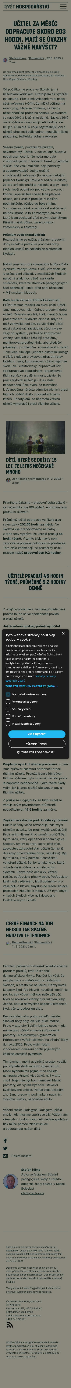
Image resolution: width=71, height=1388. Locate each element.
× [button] (63, 633)
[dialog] (35, 694)
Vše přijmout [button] (37, 734)
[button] (35, 686)
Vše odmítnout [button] (37, 744)
